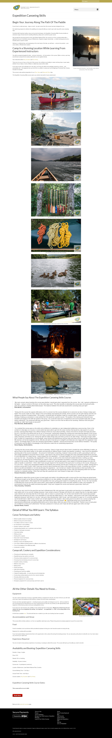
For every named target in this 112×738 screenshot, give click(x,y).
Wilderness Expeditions (62, 719)
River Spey (37, 72)
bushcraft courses (24, 704)
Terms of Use (38, 711)
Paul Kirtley (35, 59)
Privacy (36, 713)
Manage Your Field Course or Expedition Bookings (44, 716)
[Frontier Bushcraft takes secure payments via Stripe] (20, 716)
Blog (58, 714)
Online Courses (61, 717)
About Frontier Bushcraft (63, 713)
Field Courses (60, 716)
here (25, 613)
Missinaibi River (46, 72)
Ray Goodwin (27, 59)
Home (58, 711)
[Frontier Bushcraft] (26, 7)
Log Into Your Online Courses (42, 719)
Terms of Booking (39, 714)
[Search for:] (90, 1)
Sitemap (59, 722)
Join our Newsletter (61, 723)
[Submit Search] (83, 1)
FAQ (58, 720)
